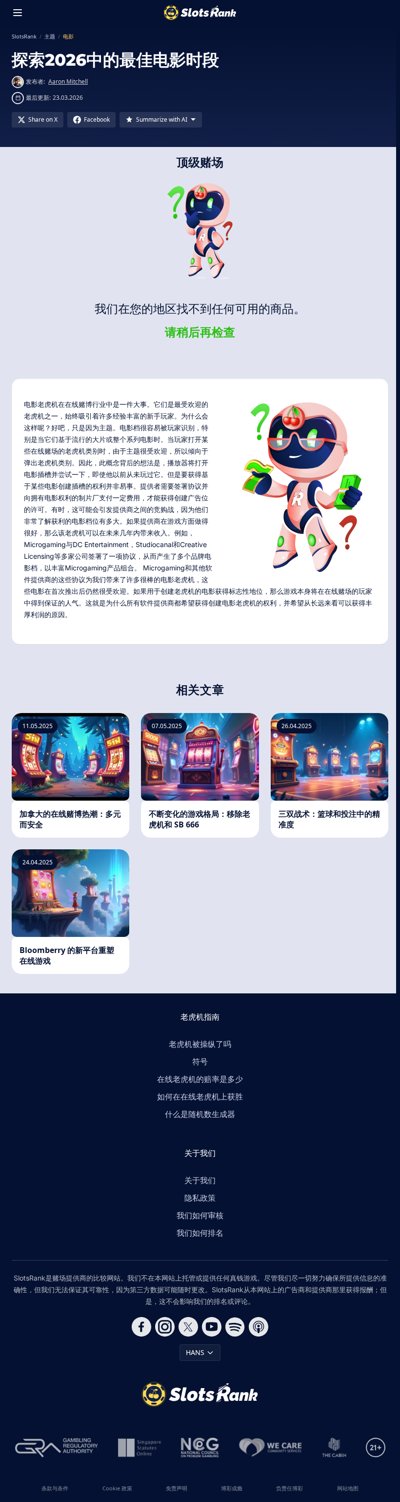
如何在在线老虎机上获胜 (200, 1096)
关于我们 (200, 1180)
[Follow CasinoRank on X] (188, 1327)
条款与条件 (54, 1488)
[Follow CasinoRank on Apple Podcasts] (258, 1327)
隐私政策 (200, 1197)
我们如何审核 (200, 1215)
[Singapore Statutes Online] (139, 1447)
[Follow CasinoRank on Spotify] (235, 1327)
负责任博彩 (289, 1488)
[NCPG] (200, 1447)
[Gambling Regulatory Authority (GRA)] (56, 1447)
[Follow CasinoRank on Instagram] (165, 1327)
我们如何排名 (200, 1232)
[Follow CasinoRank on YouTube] (211, 1327)
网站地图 (348, 1488)
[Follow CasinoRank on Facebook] (141, 1327)
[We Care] (270, 1447)
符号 (200, 1061)
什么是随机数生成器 (200, 1114)
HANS (195, 1352)
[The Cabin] (334, 1447)
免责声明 (176, 1488)
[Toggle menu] (17, 12)
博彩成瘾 (231, 1488)
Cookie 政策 (117, 1488)
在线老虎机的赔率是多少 (200, 1079)
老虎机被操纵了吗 (200, 1044)
